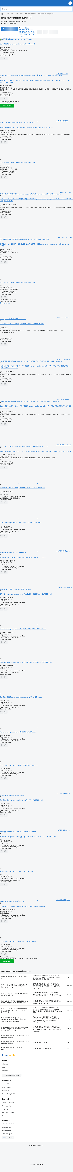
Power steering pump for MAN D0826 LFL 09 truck (18, 732)
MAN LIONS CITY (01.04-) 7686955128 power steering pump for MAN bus (26, 127)
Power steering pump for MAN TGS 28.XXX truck (15, 1048)
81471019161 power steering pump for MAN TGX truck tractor (22, 324)
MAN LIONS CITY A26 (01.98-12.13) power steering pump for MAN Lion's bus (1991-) (14, 1001)
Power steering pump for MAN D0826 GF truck (16, 871)
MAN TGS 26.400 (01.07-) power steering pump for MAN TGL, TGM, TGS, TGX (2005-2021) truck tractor (14, 1010)
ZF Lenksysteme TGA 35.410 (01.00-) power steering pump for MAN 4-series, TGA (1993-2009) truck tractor (15, 1028)
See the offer (7, 961)
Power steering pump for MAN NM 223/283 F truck (18, 941)
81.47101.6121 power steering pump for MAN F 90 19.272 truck (22, 906)
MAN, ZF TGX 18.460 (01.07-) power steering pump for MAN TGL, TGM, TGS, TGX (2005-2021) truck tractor (14, 1019)
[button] (70, 3)
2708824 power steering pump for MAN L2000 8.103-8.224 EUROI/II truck (26, 594)
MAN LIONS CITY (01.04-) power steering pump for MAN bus (14, 994)
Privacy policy (6, 1106)
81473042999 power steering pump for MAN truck (17, 162)
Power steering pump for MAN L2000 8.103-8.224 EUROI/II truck (23, 629)
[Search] (70, 9)
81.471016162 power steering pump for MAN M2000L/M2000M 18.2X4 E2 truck (28, 837)
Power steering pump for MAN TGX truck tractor (14, 977)
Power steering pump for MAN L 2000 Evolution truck (19, 765)
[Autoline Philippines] (12, 3)
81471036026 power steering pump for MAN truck (17, 44)
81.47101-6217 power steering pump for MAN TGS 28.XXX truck (23, 557)
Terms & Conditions (8, 1102)
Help (3, 1067)
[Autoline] (2, 14)
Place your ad (7, 105)
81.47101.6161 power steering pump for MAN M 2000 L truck (21, 800)
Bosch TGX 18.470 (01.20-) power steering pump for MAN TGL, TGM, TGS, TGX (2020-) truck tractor (14, 985)
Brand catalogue (7, 1116)
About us (5, 1064)
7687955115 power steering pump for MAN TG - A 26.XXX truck (22, 488)
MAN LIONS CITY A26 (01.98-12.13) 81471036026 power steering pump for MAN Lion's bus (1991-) (35, 451)
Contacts (5, 1070)
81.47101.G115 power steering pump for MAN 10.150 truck (21, 697)
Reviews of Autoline (8, 1112)
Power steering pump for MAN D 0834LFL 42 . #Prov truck (20, 523)
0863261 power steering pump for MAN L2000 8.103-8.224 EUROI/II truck (26, 662)
